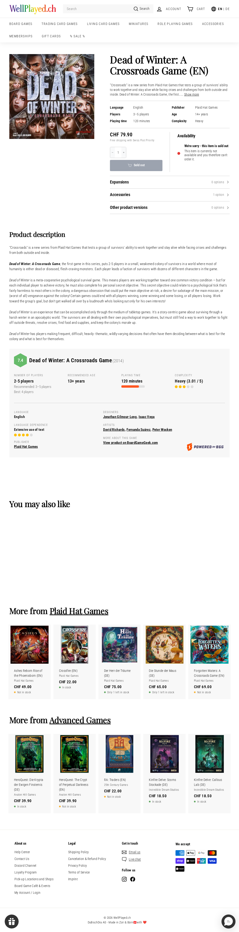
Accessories (213, 24)
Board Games (20, 24)
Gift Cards (51, 36)
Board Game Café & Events (32, 886)
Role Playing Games (175, 24)
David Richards (114, 430)
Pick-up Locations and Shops (33, 879)
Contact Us (21, 859)
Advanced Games (80, 719)
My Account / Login (27, 892)
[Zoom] (51, 96)
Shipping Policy (78, 852)
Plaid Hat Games (206, 108)
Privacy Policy (77, 865)
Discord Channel (25, 865)
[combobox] (108, 9)
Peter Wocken (162, 430)
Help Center (22, 852)
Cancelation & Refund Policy (87, 859)
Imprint (73, 879)
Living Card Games (103, 24)
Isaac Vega (147, 417)
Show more (191, 95)
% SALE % (77, 36)
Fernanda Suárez (139, 430)
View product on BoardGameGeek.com (130, 443)
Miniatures (138, 24)
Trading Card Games (59, 24)
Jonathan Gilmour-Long (120, 417)
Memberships (20, 36)
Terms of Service (79, 872)
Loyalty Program (25, 872)
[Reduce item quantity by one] (112, 152)
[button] (228, 922)
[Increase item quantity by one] (123, 152)
